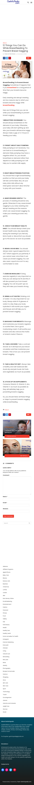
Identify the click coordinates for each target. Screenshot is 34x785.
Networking (6, 657)
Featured (5, 610)
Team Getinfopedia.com (24, 782)
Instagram (6, 639)
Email (5, 502)
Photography (6, 668)
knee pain (5, 645)
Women (5, 709)
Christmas (6, 587)
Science (5, 674)
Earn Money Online (8, 598)
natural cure (6, 654)
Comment (6, 475)
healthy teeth (7, 633)
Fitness (5, 613)
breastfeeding (8, 105)
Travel (4, 694)
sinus (4, 680)
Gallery (5, 619)
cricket (5, 592)
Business (5, 584)
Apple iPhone (6, 572)
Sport (4, 689)
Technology (6, 691)
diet (4, 595)
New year (5, 659)
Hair (4, 622)
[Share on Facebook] (4, 58)
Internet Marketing (8, 642)
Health (5, 42)
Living (4, 651)
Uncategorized (7, 697)
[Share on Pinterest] (9, 58)
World (4, 712)
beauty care (6, 581)
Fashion (5, 607)
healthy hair (6, 630)
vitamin (5, 700)
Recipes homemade (9, 671)
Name (5, 496)
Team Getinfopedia (9, 54)
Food (4, 616)
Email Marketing (7, 601)
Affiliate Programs (8, 569)
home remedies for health (10, 636)
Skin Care (5, 686)
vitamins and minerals (9, 703)
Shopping (5, 677)
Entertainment (7, 604)
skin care (5, 683)
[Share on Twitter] (7, 58)
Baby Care (6, 575)
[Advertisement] (17, 22)
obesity (5, 665)
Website (5, 509)
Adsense (5, 566)
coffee (5, 590)
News (4, 662)
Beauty (5, 578)
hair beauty (6, 624)
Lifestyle (5, 648)
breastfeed (11, 87)
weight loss (6, 706)
